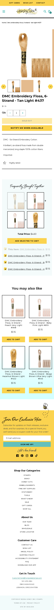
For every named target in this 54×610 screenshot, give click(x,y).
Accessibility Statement (27, 558)
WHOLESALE (27, 528)
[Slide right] (51, 86)
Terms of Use (20, 603)
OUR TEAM (27, 522)
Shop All (27, 509)
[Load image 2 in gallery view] (27, 86)
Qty (4, 112)
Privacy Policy (33, 603)
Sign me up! (27, 444)
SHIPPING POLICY (27, 555)
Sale (27, 502)
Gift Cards (27, 505)
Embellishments (27, 485)
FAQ (27, 562)
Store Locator (27, 532)
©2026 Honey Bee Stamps (31, 599)
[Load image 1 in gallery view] (14, 86)
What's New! (27, 499)
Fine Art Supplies (27, 489)
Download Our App (27, 565)
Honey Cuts (27, 482)
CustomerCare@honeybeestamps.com (27, 578)
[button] (45, 11)
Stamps (27, 475)
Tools (27, 495)
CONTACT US (27, 545)
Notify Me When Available (27, 128)
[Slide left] (3, 86)
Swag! (27, 479)
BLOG (27, 525)
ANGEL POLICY (27, 552)
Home (4, 23)
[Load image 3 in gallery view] (41, 86)
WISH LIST (27, 548)
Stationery (27, 492)
